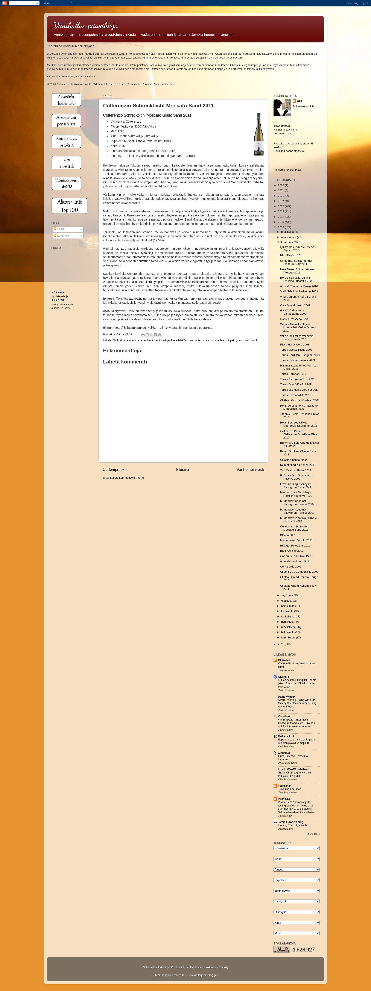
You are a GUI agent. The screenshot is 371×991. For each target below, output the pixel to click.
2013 (281, 222)
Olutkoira (283, 676)
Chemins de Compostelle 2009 (299, 571)
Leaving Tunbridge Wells (292, 825)
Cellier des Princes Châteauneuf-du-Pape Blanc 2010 (299, 434)
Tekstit (60, 228)
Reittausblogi (286, 736)
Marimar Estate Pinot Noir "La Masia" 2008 (298, 367)
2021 (281, 190)
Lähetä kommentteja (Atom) (127, 477)
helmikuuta (288, 632)
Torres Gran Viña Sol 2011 (296, 384)
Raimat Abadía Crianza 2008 (297, 465)
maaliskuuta (288, 627)
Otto (119, 334)
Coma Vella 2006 (290, 566)
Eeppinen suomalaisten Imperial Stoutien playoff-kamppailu (297, 741)
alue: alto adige (129, 340)
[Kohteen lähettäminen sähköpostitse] (143, 335)
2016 (281, 206)
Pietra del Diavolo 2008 (294, 344)
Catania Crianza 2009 (293, 459)
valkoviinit (251, 340)
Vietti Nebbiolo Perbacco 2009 (299, 291)
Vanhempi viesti (250, 469)
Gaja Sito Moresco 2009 (295, 305)
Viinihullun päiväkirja (85, 25)
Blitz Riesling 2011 (291, 255)
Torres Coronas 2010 (293, 373)
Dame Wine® (286, 696)
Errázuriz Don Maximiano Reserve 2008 (295, 477)
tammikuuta (288, 637)
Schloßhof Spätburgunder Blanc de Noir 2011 (296, 262)
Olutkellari (284, 660)
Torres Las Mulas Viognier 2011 (299, 389)
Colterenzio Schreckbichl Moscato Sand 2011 (295, 528)
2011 (115, 340)
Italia (121, 131)
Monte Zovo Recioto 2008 (296, 540)
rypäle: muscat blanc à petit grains (222, 340)
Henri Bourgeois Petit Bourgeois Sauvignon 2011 (298, 424)
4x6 (184, 975)
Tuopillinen (284, 785)
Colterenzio (133, 121)
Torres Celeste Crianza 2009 (297, 360)
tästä (298, 169)
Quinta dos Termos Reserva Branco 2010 (297, 249)
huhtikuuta (287, 621)
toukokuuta (288, 616)
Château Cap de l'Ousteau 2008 (299, 400)
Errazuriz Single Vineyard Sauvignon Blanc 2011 (296, 486)
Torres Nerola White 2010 (295, 395)
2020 (281, 195)
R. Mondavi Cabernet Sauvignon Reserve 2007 (297, 503)
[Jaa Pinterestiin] (159, 335)
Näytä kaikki (314, 834)
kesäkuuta (287, 611)
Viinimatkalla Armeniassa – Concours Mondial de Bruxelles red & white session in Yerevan (296, 723)
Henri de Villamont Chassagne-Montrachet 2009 (299, 407)
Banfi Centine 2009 (291, 550)
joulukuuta (288, 231)
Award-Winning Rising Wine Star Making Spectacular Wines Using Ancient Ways (297, 703)
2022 (281, 185)
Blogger (212, 975)
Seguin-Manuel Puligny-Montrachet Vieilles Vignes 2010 (298, 327)
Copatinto (284, 716)
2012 (281, 227)
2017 (281, 201)
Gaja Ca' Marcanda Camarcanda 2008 (293, 312)
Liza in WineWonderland (293, 769)
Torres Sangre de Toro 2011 (297, 379)
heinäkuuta (288, 606)
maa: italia (194, 340)
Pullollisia (284, 798)
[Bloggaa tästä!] (147, 335)
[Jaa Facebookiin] (155, 335)
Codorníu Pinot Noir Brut (295, 556)
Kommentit (63, 235)
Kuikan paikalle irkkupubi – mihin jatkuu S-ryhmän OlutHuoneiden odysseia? (297, 683)
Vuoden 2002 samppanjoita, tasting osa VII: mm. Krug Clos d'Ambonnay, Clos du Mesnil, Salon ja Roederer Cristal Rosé (296, 807)
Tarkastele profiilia (303, 106)
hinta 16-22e (178, 340)
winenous (284, 752)
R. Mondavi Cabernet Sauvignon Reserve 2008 (297, 511)
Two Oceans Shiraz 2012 (295, 470)
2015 (281, 211)
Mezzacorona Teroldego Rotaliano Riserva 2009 (296, 494)
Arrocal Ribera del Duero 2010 (299, 286)
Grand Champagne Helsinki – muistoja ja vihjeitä (295, 774)
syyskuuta (287, 595)
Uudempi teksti (116, 469)
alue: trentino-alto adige (155, 340)
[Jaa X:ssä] (151, 335)
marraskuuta (289, 237)
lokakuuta (287, 242)
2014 (281, 216)
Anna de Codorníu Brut (294, 561)
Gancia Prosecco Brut (294, 319)
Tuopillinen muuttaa (289, 789)
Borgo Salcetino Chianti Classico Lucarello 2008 (296, 279)
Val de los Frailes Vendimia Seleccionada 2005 (296, 338)
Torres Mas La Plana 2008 (296, 349)
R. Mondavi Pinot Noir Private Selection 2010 (298, 520)
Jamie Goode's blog (290, 822)
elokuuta (286, 600)
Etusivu (182, 469)
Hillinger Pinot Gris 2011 (295, 545)
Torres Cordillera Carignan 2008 (299, 355)
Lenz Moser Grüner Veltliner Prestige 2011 (297, 271)
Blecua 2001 (288, 535)
